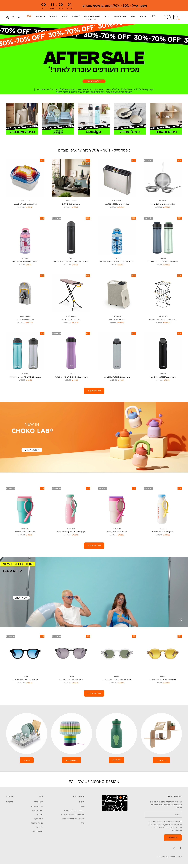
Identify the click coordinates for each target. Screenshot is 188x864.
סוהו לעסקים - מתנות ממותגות (72, 814)
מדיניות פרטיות (37, 806)
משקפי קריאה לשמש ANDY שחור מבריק (25, 680)
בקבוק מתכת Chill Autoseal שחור (162, 377)
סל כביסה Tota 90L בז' (117, 319)
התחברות (9, 802)
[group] (94, 59)
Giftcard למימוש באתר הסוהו (73, 819)
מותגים (143, 16)
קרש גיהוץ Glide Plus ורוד (71, 319)
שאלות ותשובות (37, 823)
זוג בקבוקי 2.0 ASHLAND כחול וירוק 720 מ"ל (163, 262)
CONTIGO (163, 258)
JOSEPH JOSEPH (117, 200)
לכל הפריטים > (94, 390)
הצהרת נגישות (37, 831)
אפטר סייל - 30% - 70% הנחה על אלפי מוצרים (114, 5)
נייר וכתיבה (40, 16)
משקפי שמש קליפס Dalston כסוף (71, 680)
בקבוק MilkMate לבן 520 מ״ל (162, 532)
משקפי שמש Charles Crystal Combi (117, 680)
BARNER (162, 676)
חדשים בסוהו (71, 760)
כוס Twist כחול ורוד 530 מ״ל (25, 532)
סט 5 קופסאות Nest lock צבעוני (25, 204)
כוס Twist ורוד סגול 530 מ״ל (117, 532)
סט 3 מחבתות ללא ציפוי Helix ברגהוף (162, 204)
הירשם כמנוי (172, 837)
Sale (29, 16)
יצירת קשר (39, 827)
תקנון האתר (38, 802)
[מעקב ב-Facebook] (180, 848)
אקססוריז (75, 16)
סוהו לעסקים (91, 19)
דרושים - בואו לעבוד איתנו (74, 810)
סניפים (81, 802)
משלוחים (39, 814)
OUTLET (116, 760)
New (153, 16)
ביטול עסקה (38, 819)
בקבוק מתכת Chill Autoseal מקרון (117, 377)
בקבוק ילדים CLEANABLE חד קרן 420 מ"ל (25, 262)
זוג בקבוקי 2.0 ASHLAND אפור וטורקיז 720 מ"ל (25, 377)
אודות (82, 806)
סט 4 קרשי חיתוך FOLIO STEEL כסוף (117, 204)
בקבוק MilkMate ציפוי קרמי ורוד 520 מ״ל (71, 532)
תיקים (107, 16)
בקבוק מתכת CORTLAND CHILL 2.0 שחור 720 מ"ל (71, 262)
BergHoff (162, 200)
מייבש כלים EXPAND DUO (71, 204)
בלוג (82, 823)
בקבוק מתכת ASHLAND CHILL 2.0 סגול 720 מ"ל (71, 377)
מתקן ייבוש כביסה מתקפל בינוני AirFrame (163, 319)
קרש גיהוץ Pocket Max (25, 319)
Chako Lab (163, 528)
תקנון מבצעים (37, 810)
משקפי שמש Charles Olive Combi (163, 680)
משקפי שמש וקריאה (92, 16)
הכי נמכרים (161, 760)
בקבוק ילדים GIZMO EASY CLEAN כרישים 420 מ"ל (117, 262)
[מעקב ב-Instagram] (174, 848)
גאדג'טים (53, 16)
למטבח (27, 760)
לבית (133, 16)
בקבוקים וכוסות (120, 16)
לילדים (64, 16)
